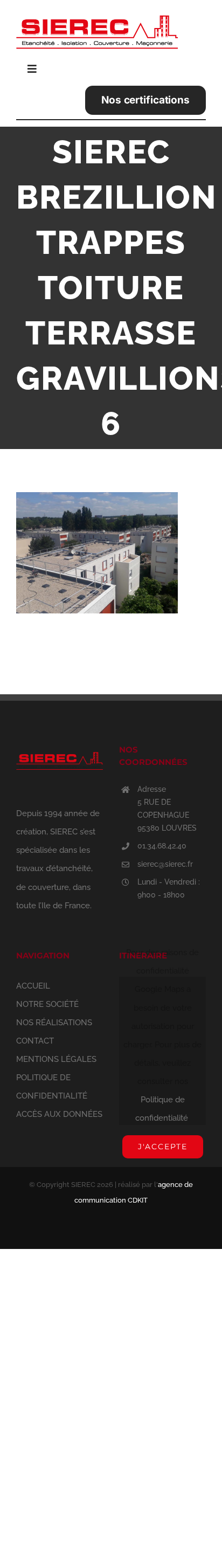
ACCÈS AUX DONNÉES (59, 1114)
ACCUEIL (33, 986)
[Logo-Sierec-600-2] (97, 11)
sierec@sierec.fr (165, 864)
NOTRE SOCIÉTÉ (47, 1004)
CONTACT (35, 1041)
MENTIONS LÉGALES (56, 1059)
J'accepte (163, 1146)
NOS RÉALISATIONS (54, 1022)
